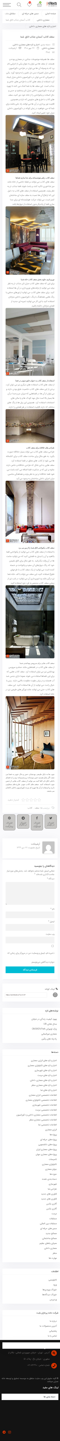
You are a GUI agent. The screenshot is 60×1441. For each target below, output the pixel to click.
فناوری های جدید (49, 1194)
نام (52, 909)
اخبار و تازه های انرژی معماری (44, 1060)
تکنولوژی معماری (49, 1164)
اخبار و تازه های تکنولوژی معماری (42, 1065)
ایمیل (51, 921)
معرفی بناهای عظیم (48, 1243)
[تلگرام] (4, 1432)
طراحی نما (52, 1189)
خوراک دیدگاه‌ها (49, 1294)
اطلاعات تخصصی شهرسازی (44, 1105)
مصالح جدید (51, 1233)
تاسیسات (53, 1159)
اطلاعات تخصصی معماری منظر (43, 1120)
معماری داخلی (43, 20)
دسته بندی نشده (49, 1179)
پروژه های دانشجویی (47, 1144)
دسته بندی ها (49, 1396)
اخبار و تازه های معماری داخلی (42, 26)
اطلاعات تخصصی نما (47, 1124)
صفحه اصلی (50, 13)
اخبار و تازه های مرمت (47, 1075)
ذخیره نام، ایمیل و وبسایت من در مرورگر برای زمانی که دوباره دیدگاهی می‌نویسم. (30, 957)
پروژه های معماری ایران (46, 1149)
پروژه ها (53, 1134)
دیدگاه (50, 878)
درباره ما (53, 1321)
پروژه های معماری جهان (46, 1154)
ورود (55, 1284)
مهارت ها (53, 1258)
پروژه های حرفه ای (48, 1139)
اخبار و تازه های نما (48, 1090)
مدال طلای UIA (50, 1024)
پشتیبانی (53, 1331)
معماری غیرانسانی (49, 1034)
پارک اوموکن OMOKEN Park (44, 1029)
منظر (55, 1253)
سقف (37, 808)
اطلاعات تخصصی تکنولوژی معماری (41, 1100)
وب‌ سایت (50, 934)
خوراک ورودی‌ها (50, 1289)
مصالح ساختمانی (49, 1238)
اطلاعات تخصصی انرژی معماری (43, 1095)
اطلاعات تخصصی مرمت (46, 1110)
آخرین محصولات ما (48, 1326)
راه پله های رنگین (49, 1039)
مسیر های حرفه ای (30, 13)
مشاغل (12, 13)
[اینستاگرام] (9, 1432)
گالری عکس (51, 1203)
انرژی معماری (51, 1129)
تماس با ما (52, 1336)
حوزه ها (53, 1174)
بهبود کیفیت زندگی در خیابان (44, 1019)
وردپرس (53, 1299)
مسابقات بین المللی (48, 1223)
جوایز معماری (51, 1169)
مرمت (54, 1213)
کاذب (30, 808)
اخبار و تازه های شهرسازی (46, 1070)
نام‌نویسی (52, 1279)
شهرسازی (53, 1184)
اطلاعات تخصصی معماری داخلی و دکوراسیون (36, 1115)
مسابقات (53, 1218)
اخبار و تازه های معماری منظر (44, 1085)
